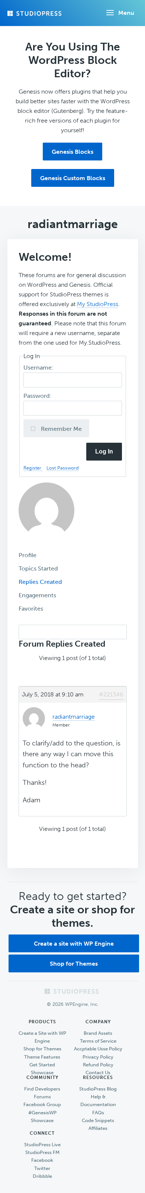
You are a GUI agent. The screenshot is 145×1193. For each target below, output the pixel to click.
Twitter (42, 1168)
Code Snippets (98, 1120)
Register (33, 468)
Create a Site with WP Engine (42, 1037)
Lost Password (62, 468)
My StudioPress (97, 304)
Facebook (42, 1160)
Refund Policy (98, 1064)
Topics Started (38, 568)
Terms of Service (98, 1041)
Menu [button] (126, 12)
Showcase (42, 1072)
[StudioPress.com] (35, 13)
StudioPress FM (42, 1152)
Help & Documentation (98, 1100)
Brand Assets (98, 1033)
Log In (104, 451)
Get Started (42, 1064)
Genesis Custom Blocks (72, 178)
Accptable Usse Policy (98, 1048)
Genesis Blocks (72, 151)
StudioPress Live (42, 1144)
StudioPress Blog (98, 1089)
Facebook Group (42, 1104)
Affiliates (97, 1128)
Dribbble (42, 1176)
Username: (39, 367)
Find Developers (42, 1089)
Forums (42, 1096)
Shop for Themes (74, 963)
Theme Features (42, 1057)
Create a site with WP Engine (74, 943)
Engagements (37, 595)
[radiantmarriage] (46, 543)
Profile (27, 555)
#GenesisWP (42, 1112)
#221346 (111, 694)
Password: (38, 395)
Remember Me (60, 428)
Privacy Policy (98, 1057)
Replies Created (40, 581)
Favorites (31, 608)
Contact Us (98, 1072)
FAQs (98, 1112)
